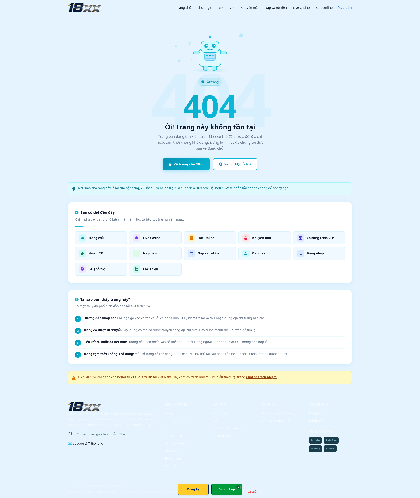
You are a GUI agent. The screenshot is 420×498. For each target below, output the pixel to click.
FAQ (216, 421)
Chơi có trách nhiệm (261, 377)
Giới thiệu (220, 413)
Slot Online (324, 7)
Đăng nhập (317, 421)
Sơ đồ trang (221, 436)
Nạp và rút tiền (276, 7)
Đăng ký (315, 413)
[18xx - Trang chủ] (84, 8)
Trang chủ (183, 7)
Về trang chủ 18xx (189, 164)
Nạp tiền (345, 7)
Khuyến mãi (250, 7)
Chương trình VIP (210, 7)
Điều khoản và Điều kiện (279, 413)
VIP (231, 7)
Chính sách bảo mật (275, 421)
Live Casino (301, 7)
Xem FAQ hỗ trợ (237, 164)
